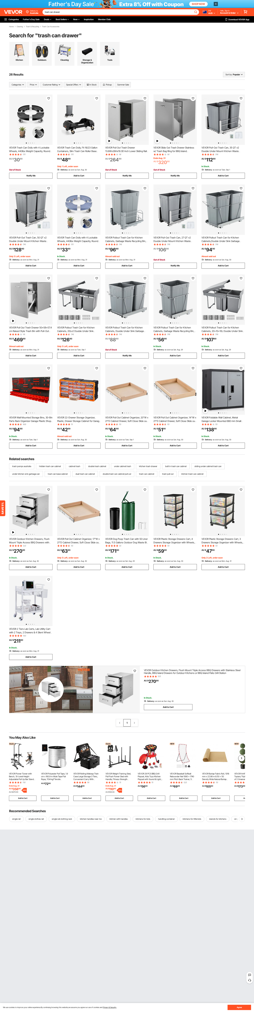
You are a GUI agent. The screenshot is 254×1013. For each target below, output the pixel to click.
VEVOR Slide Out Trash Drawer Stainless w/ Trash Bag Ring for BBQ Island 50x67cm (173, 151)
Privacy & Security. (110, 1007)
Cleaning (20, 27)
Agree (239, 1007)
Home (11, 27)
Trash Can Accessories (50, 27)
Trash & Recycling (32, 27)
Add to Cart (78, 175)
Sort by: (228, 74)
